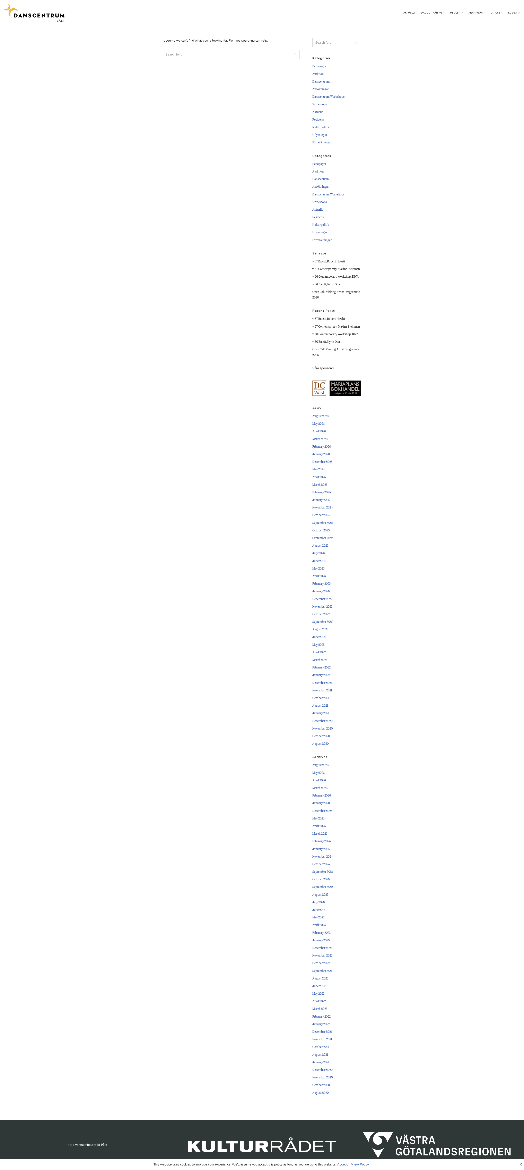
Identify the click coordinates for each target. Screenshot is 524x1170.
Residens (318, 119)
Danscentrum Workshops (328, 96)
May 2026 (318, 423)
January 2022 (321, 674)
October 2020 (321, 735)
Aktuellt (409, 12)
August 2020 (320, 743)
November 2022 (322, 606)
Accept (342, 1164)
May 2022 (318, 644)
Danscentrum (321, 81)
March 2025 (320, 484)
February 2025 (321, 491)
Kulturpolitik (320, 126)
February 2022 (321, 667)
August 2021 (320, 705)
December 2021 (322, 682)
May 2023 (318, 568)
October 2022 (321, 613)
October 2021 (320, 697)
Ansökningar (320, 88)
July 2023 (318, 552)
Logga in (514, 12)
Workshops (319, 103)
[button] (443, 13)
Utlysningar (319, 134)
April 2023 (319, 575)
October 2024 (321, 514)
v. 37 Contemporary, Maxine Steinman (336, 268)
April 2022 (319, 651)
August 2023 (320, 545)
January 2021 (320, 712)
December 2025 (322, 461)
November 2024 (322, 507)
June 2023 (318, 560)
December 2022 (322, 598)
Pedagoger (319, 66)
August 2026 (320, 415)
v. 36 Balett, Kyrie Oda (326, 283)
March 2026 (320, 438)
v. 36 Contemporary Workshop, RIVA (335, 276)
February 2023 (321, 583)
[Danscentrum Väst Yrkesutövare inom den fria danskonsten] (33, 13)
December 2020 (322, 720)
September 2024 (322, 522)
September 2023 (322, 537)
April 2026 (319, 430)
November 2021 (322, 690)
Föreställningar (322, 142)
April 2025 (319, 476)
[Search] (295, 54)
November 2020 (322, 728)
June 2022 (318, 636)
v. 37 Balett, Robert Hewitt (328, 261)
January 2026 (321, 453)
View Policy (360, 1164)
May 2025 (318, 468)
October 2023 (321, 530)
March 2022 (319, 659)
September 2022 (322, 621)
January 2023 (321, 590)
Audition (318, 73)
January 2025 (321, 499)
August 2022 (320, 628)
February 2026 (321, 446)
